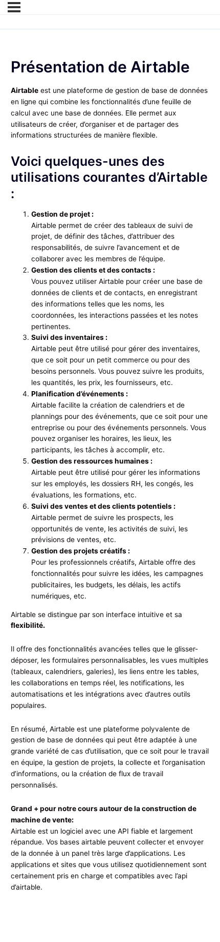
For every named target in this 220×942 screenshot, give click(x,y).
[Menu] (14, 7)
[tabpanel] (110, 489)
